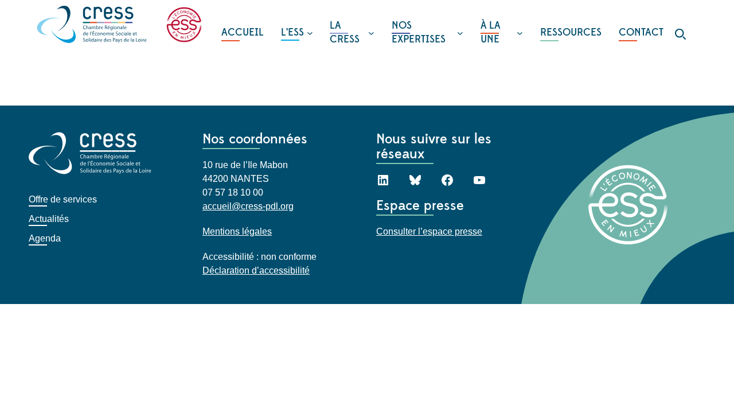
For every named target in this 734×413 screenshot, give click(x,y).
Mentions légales (237, 231)
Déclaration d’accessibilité (256, 270)
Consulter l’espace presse (429, 231)
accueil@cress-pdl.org (248, 206)
